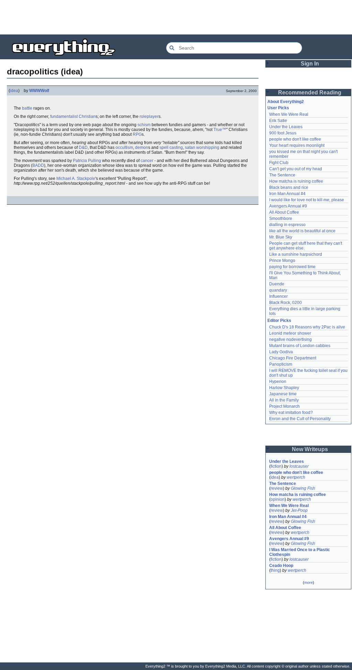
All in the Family (284, 400)
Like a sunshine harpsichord (295, 254)
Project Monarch (284, 406)
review (277, 488)
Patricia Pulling (87, 160)
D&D (83, 147)
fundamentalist (64, 116)
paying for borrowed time (292, 266)
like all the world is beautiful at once (302, 231)
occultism (124, 147)
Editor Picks (279, 320)
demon (141, 147)
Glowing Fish (303, 488)
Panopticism (280, 364)
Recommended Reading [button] (309, 92)
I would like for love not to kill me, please (306, 199)
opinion (278, 499)
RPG (137, 134)
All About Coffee (284, 212)
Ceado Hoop (281, 565)
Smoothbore (280, 218)
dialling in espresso (287, 224)
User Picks (278, 107)
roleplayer (149, 116)
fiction (276, 466)
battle (27, 108)
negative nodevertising (290, 339)
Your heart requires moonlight (296, 145)
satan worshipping (202, 147)
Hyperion (277, 381)
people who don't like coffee (295, 139)
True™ (219, 129)
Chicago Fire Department (292, 358)
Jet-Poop (299, 510)
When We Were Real (288, 114)
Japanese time (283, 394)
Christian (87, 116)
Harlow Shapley (284, 387)
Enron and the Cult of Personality (300, 418)
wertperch (296, 477)
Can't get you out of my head (295, 168)
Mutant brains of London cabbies (299, 345)
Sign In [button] (310, 64)
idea (14, 90)
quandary (278, 290)
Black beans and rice (288, 187)
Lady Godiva (281, 351)
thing (275, 570)
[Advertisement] (176, 17)
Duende (276, 284)
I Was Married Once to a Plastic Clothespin (300, 552)
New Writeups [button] (310, 449)
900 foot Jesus (282, 133)
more (308, 582)
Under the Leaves (285, 126)
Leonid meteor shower (290, 333)
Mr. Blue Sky (280, 237)
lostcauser (299, 466)
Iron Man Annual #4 (287, 193)
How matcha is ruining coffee (296, 181)
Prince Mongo (282, 260)
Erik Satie (278, 120)
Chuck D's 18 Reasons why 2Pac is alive (307, 327)
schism (144, 124)
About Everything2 (285, 101)
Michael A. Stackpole (75, 178)
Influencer (278, 296)
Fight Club (278, 162)
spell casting (171, 147)
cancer (147, 160)
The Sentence (282, 175)
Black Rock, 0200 (285, 302)
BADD (38, 165)
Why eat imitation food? (291, 412)
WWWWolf (39, 90)
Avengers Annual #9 (288, 206)
